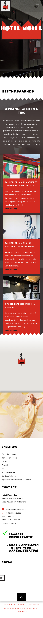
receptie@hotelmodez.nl (15, 509)
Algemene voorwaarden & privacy (16, 480)
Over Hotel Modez (9, 455)
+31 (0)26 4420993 (12, 513)
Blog (4, 469)
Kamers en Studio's (10, 458)
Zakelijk (5, 465)
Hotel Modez (23, 605)
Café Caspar (7, 462)
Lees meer (10, 209)
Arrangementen (8, 473)
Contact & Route (9, 476)
